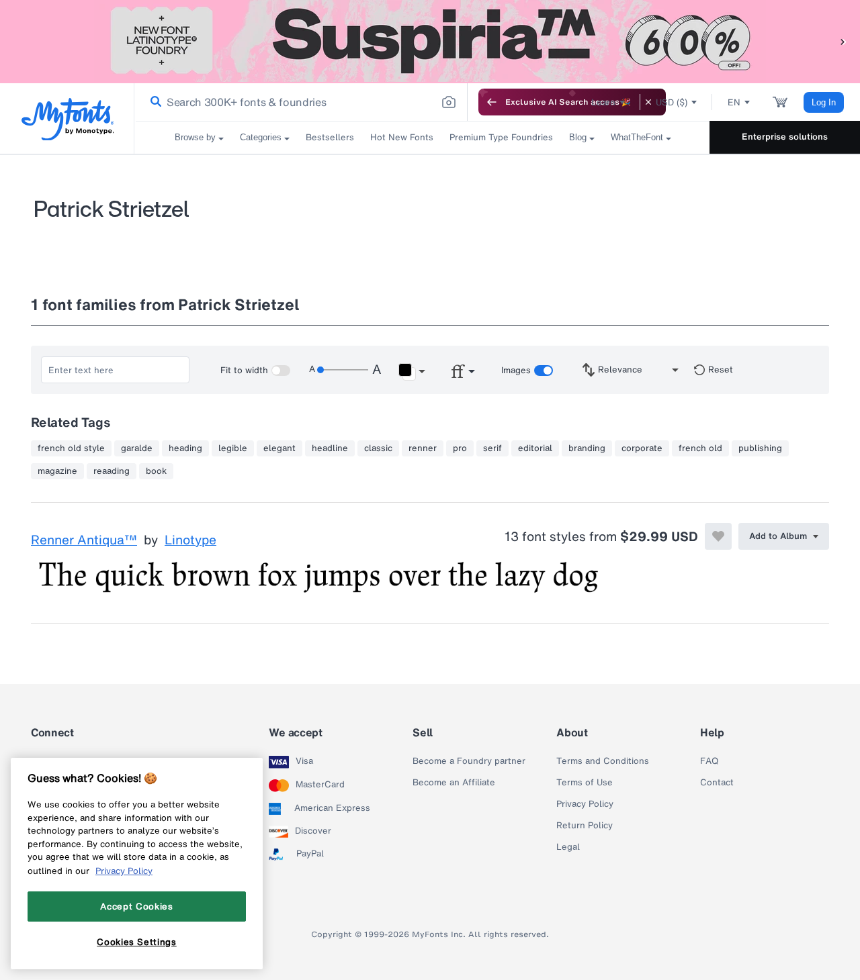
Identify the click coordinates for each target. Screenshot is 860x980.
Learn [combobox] (603, 102)
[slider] (342, 370)
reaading (111, 471)
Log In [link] (824, 102)
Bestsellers (330, 137)
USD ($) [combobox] (671, 102)
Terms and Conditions (602, 761)
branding (586, 448)
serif (492, 448)
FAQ (709, 761)
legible (232, 448)
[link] (153, 102)
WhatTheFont (637, 137)
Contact (717, 782)
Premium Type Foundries (501, 137)
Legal (568, 847)
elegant (279, 448)
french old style (71, 448)
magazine (57, 471)
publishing (760, 448)
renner (422, 448)
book (156, 471)
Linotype (190, 540)
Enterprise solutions (785, 136)
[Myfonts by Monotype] (67, 119)
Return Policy (584, 825)
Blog (578, 137)
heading (185, 448)
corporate (641, 448)
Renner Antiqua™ (84, 540)
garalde (137, 448)
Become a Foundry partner (469, 761)
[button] (843, 41)
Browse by (195, 137)
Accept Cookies (136, 906)
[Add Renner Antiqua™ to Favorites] (718, 536)
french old (700, 448)
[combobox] (301, 102)
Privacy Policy (584, 804)
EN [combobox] (734, 102)
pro (460, 448)
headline (330, 448)
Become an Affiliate (454, 782)
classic (378, 448)
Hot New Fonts (401, 137)
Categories (261, 137)
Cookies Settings (137, 941)
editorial (535, 448)
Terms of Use (584, 782)
